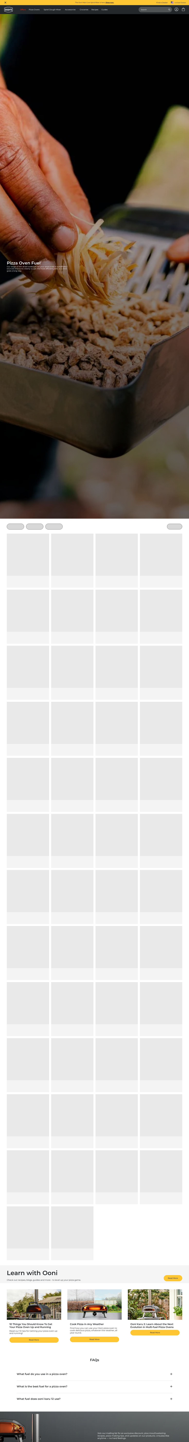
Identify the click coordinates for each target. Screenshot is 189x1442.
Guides (104, 9)
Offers (23, 9)
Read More (173, 1278)
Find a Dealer (162, 3)
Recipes (94, 9)
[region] (94, 2)
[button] (94, 1374)
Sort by (174, 526)
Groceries (84, 9)
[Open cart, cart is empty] (183, 9)
